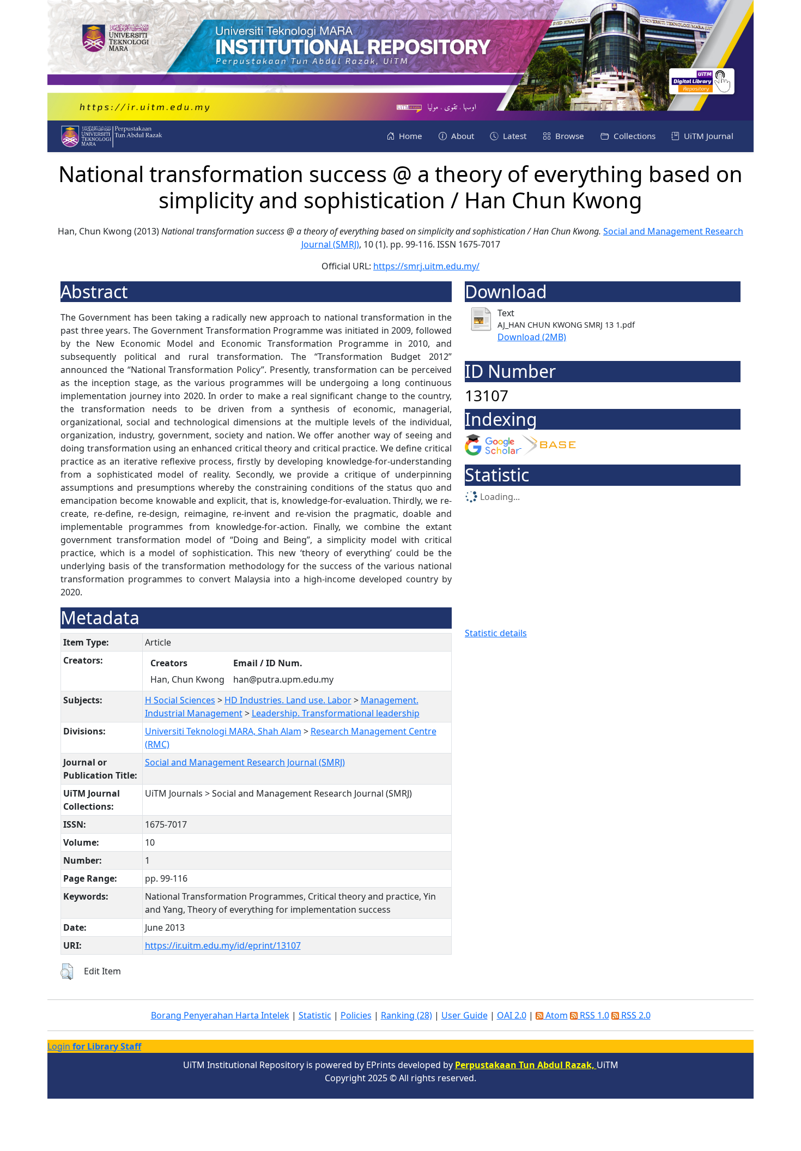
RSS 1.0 (593, 1015)
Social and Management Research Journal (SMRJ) (245, 762)
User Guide (464, 1015)
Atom (555, 1015)
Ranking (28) (406, 1015)
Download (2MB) (531, 337)
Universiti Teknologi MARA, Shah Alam (223, 731)
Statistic (315, 1015)
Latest (513, 135)
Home (409, 135)
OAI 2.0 (511, 1015)
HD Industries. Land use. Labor (287, 700)
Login (94, 1046)
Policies (356, 1015)
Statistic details (496, 633)
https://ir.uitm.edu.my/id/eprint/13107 (223, 945)
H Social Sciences (180, 700)
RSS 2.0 (635, 1015)
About (461, 135)
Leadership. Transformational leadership (336, 713)
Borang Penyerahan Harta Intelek (220, 1015)
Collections (633, 135)
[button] (66, 971)
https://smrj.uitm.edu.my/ (426, 266)
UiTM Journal (707, 135)
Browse (568, 135)
